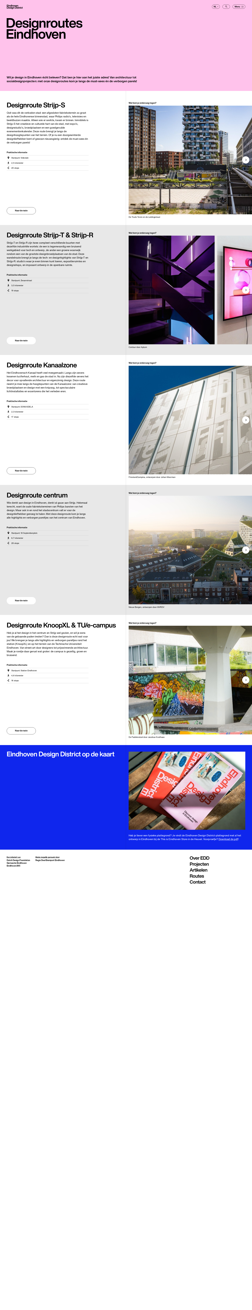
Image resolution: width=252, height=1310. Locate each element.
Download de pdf (228, 839)
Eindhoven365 (13, 865)
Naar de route (21, 210)
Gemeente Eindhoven (17, 863)
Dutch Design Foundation (18, 860)
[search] (226, 7)
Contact (198, 881)
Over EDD (199, 858)
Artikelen (198, 869)
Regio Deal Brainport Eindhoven (50, 860)
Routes (197, 876)
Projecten (199, 864)
